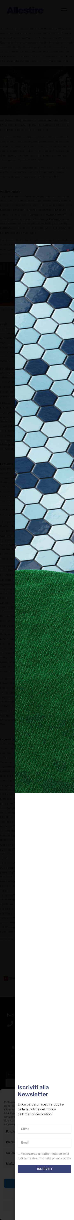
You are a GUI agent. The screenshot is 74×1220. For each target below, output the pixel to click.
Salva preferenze (37, 1206)
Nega (37, 1194)
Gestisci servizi (36, 1172)
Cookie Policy (27, 1214)
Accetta (37, 1183)
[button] (68, 1094)
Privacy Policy (44, 1214)
